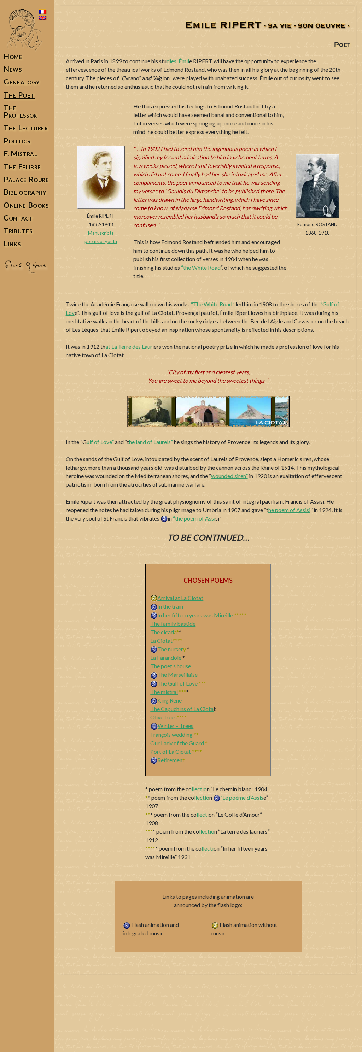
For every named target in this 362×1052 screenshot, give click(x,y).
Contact (18, 218)
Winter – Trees (175, 725)
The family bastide (172, 623)
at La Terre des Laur (128, 346)
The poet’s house (170, 666)
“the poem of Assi (194, 518)
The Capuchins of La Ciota (182, 708)
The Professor (20, 111)
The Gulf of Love (177, 683)
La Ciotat (161, 640)
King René (169, 700)
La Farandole (165, 657)
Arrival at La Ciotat (180, 597)
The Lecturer (26, 127)
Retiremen (169, 760)
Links (12, 243)
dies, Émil (178, 61)
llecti (203, 814)
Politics (17, 141)
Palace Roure (26, 179)
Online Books (26, 205)
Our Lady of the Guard (177, 743)
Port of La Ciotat (170, 751)
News (13, 69)
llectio (199, 789)
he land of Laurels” (151, 442)
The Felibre (22, 166)
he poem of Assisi (289, 509)
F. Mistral (20, 153)
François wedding (171, 734)
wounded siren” (229, 475)
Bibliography (25, 192)
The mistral (164, 691)
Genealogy (22, 82)
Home (13, 56)
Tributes (18, 230)
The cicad (162, 632)
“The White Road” (212, 304)
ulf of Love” (100, 442)
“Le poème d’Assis (241, 797)
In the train (170, 606)
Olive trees (163, 717)
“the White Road (200, 267)
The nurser (170, 649)
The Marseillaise (177, 674)
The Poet (19, 95)
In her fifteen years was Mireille (195, 615)
